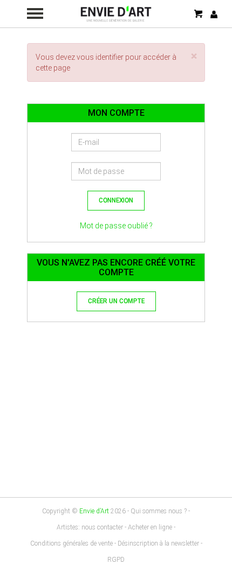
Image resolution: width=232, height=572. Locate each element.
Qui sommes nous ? (159, 511)
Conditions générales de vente (71, 543)
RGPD (116, 559)
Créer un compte (116, 301)
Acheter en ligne (150, 527)
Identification (214, 14)
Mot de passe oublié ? (116, 225)
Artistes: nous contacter (90, 527)
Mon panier (199, 14)
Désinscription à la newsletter (158, 543)
